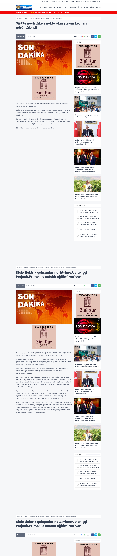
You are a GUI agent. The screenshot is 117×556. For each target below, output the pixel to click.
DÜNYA (85, 7)
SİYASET (59, 7)
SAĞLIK (92, 7)
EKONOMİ (52, 7)
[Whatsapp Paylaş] (99, 36)
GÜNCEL (44, 7)
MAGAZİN (73, 7)
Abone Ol (76, 36)
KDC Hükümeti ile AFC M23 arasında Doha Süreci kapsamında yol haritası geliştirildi (60, 12)
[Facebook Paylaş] (92, 36)
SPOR (65, 7)
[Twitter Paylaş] (95, 36)
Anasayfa (19, 18)
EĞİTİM (80, 7)
